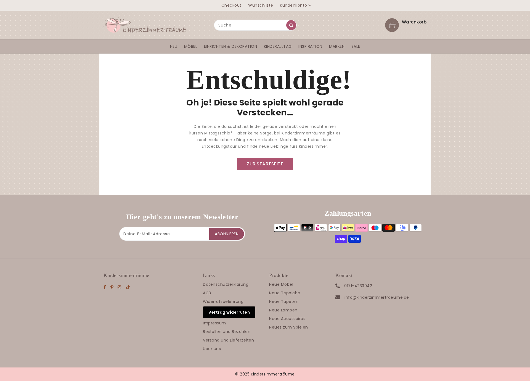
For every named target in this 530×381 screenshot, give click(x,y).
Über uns (212, 348)
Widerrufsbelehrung (223, 301)
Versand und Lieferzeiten (228, 340)
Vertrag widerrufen (229, 312)
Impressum (214, 323)
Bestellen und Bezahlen (226, 331)
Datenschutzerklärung (225, 284)
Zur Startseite (265, 164)
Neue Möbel (281, 284)
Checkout (231, 5)
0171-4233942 (358, 286)
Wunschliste (260, 5)
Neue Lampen (283, 310)
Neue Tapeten (283, 301)
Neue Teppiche (284, 293)
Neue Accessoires (287, 318)
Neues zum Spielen (288, 327)
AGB (207, 293)
